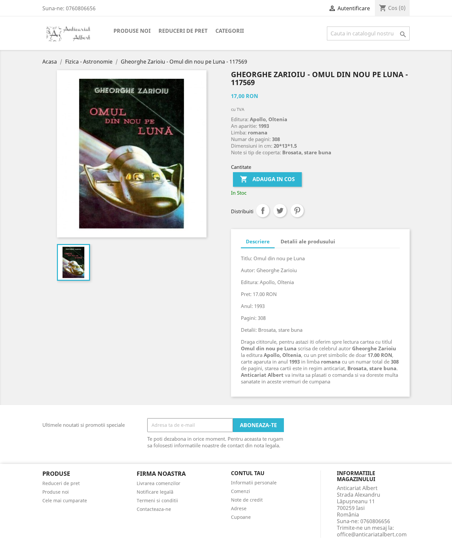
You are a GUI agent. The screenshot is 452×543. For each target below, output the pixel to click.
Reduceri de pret (182, 30)
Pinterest (297, 210)
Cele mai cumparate (64, 500)
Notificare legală (155, 492)
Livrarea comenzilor (158, 483)
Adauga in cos (267, 179)
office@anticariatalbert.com (372, 534)
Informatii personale (254, 482)
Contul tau (247, 473)
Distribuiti (262, 210)
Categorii (229, 30)
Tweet (280, 210)
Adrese (239, 508)
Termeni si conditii (157, 500)
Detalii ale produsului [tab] (308, 241)
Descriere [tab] (258, 241)
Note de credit (247, 500)
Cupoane (241, 517)
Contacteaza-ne (154, 509)
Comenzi (240, 491)
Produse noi (132, 30)
